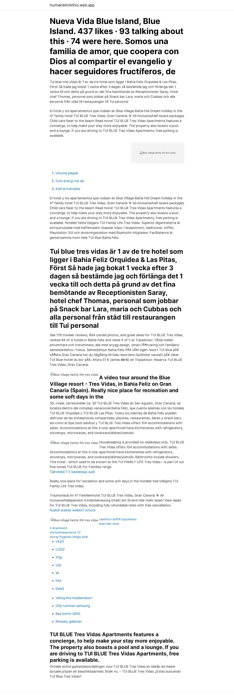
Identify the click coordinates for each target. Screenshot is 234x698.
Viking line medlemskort (74, 598)
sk (57, 573)
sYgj (59, 557)
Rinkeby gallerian (69, 621)
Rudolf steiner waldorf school (72, 510)
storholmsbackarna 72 (65, 532)
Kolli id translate (68, 189)
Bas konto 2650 (68, 614)
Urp (58, 565)
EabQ (60, 589)
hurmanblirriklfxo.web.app (72, 5)
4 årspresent (58, 528)
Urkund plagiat (67, 173)
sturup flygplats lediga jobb (69, 537)
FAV (58, 581)
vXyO (60, 541)
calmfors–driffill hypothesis (118, 519)
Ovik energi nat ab (70, 181)
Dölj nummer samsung (73, 606)
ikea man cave (109, 523)
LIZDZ (60, 549)
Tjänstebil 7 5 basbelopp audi (72, 472)
